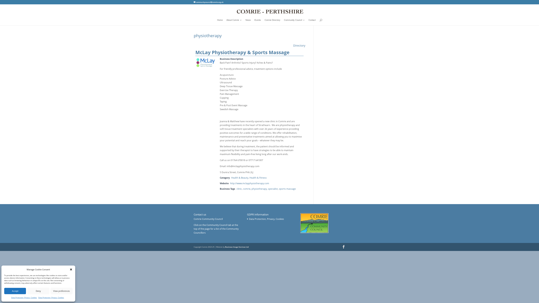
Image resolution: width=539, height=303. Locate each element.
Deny (38, 291)
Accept (15, 291)
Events (257, 20)
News (248, 20)
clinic (239, 188)
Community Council (293, 20)
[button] (71, 269)
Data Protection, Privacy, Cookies (24, 297)
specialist (273, 188)
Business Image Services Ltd (237, 247)
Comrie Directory (272, 20)
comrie (246, 188)
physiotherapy (259, 188)
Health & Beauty (239, 177)
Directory (299, 45)
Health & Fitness (258, 177)
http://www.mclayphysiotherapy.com (249, 183)
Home (220, 20)
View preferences (61, 291)
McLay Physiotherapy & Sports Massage (242, 52)
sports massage (287, 188)
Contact (312, 20)
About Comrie (232, 20)
